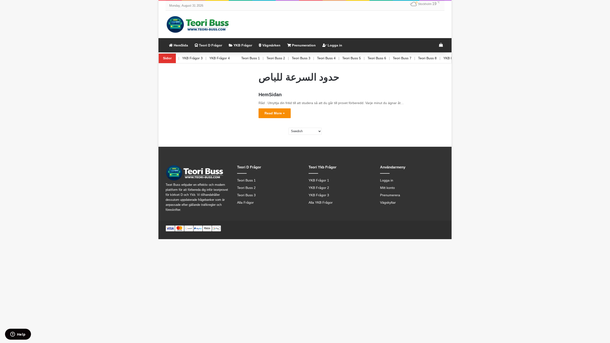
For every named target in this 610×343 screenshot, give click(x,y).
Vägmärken (270, 45)
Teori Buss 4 (333, 58)
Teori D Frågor (210, 45)
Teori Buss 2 (283, 58)
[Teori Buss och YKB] (198, 24)
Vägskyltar (388, 202)
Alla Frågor (245, 202)
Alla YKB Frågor (321, 202)
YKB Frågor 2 (319, 188)
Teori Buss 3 (308, 58)
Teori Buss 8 (434, 58)
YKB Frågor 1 (319, 180)
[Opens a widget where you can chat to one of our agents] (18, 335)
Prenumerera (390, 195)
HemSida (180, 45)
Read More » (274, 113)
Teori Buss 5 (359, 58)
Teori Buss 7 (409, 58)
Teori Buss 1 (258, 58)
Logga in (334, 45)
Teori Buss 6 (384, 58)
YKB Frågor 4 (227, 58)
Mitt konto (387, 188)
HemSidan (270, 94)
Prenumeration (303, 45)
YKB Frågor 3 (199, 58)
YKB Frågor (242, 45)
